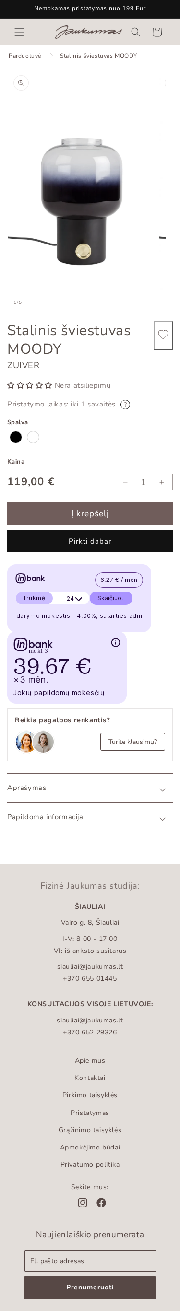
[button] (19, 32)
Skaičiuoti (111, 598)
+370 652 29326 (90, 1032)
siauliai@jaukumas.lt (90, 966)
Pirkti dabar (90, 541)
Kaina (15, 461)
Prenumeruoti (90, 1287)
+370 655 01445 (90, 978)
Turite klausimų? (132, 741)
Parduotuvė (25, 55)
